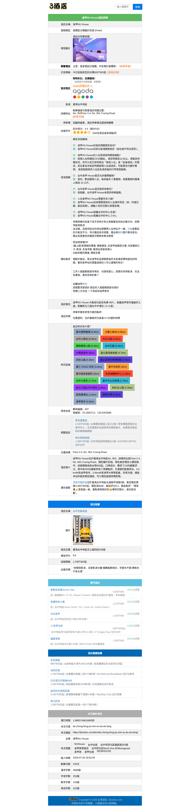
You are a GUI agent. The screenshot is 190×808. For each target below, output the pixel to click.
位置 (80, 291)
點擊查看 (125, 66)
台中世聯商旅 (80, 511)
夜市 (84, 284)
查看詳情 (113, 72)
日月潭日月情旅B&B (61, 680)
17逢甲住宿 (56, 626)
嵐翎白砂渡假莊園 (59, 691)
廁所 (120, 232)
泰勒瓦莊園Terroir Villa (62, 590)
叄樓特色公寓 (57, 602)
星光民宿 (55, 701)
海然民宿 (55, 670)
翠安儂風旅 (81, 420)
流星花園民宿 (80, 482)
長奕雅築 (55, 660)
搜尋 (137, 7)
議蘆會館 (55, 638)
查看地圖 (78, 116)
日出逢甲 (55, 614)
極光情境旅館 (82, 438)
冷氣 (130, 229)
